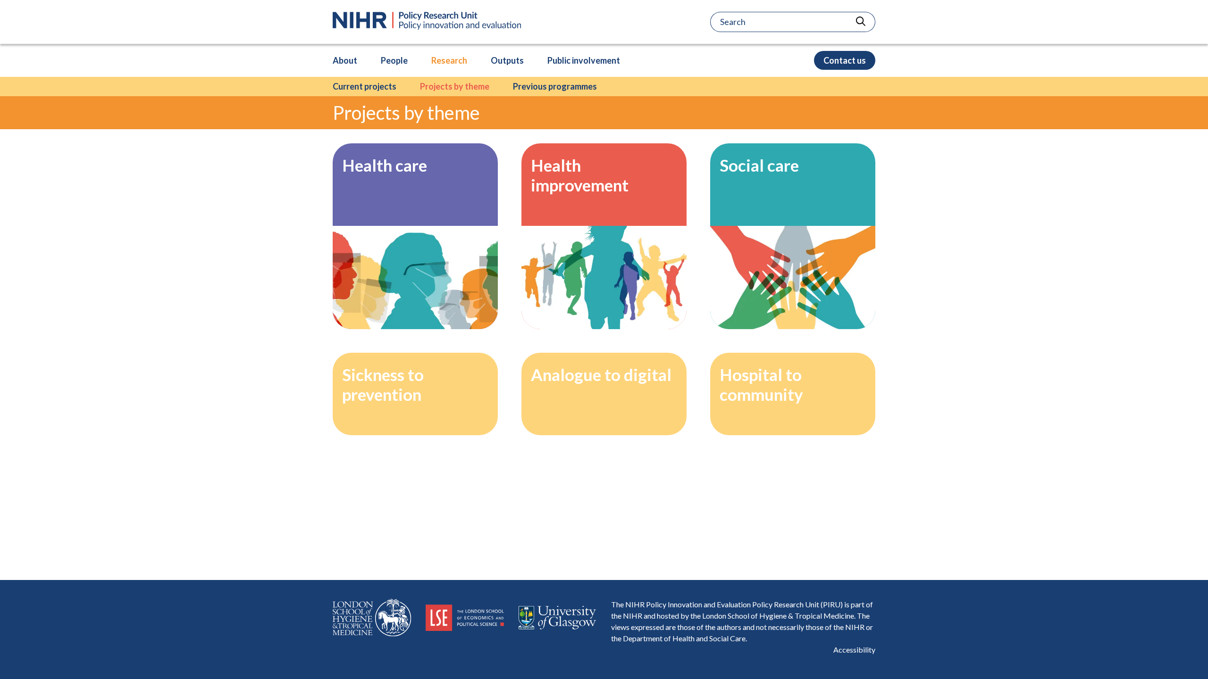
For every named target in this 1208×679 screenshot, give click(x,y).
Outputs (507, 60)
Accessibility (854, 649)
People (394, 60)
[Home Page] (427, 21)
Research (449, 60)
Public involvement (583, 60)
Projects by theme (454, 86)
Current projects (364, 86)
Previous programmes (555, 86)
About (345, 60)
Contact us (844, 60)
